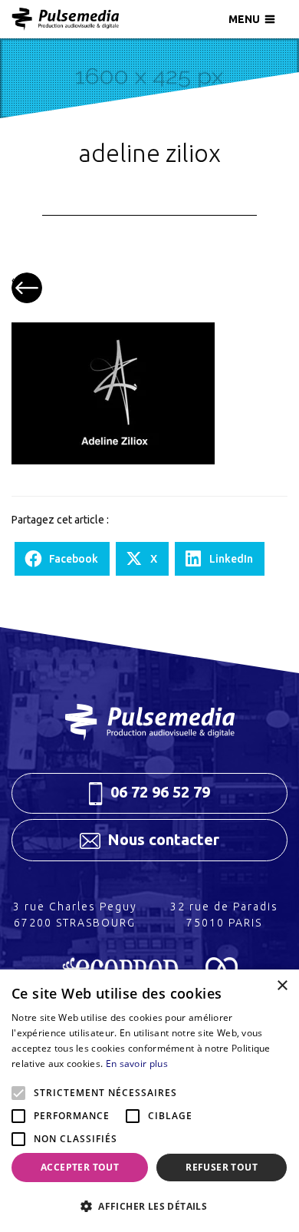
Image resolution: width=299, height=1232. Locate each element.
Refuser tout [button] (222, 1167)
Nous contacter (161, 839)
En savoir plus (137, 1063)
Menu (244, 19)
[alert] (149, 1100)
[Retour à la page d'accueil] (150, 722)
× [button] (282, 986)
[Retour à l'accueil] (65, 19)
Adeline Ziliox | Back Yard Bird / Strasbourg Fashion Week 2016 (27, 287)
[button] (150, 1206)
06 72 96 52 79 (158, 792)
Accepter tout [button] (80, 1167)
